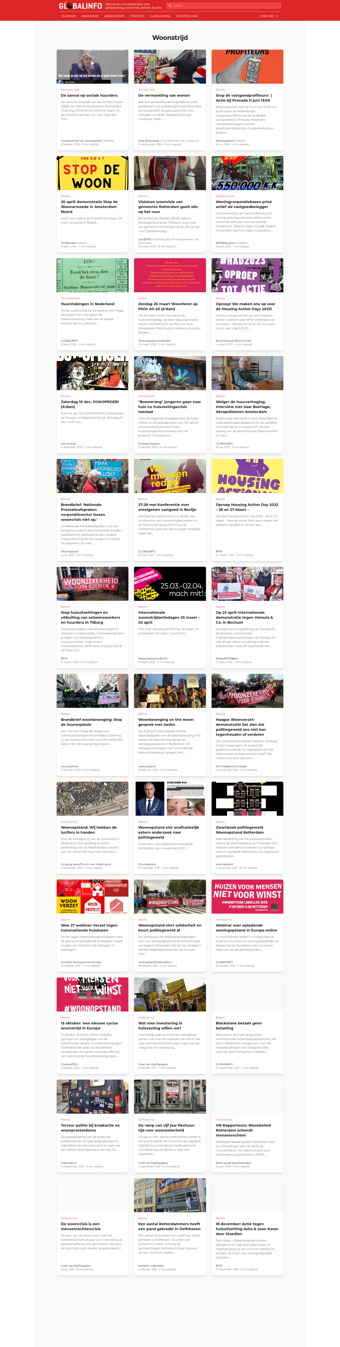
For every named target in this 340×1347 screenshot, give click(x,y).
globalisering (160, 16)
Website (109, 140)
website (240, 140)
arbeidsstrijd (114, 16)
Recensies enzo (70, 89)
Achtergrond (146, 89)
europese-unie (186, 16)
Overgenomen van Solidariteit (180, 140)
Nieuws (220, 89)
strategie (137, 16)
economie (69, 16)
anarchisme (90, 16)
